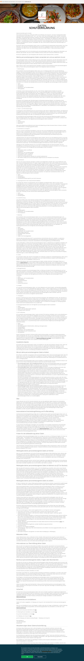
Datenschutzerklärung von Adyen (43, 338)
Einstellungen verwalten (46, 651)
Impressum (55, 6)
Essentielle (40, 656)
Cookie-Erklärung (24, 262)
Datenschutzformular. (21, 607)
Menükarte (30, 6)
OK (27, 656)
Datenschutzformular (44, 428)
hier (61, 521)
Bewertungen (38, 6)
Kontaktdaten (47, 6)
